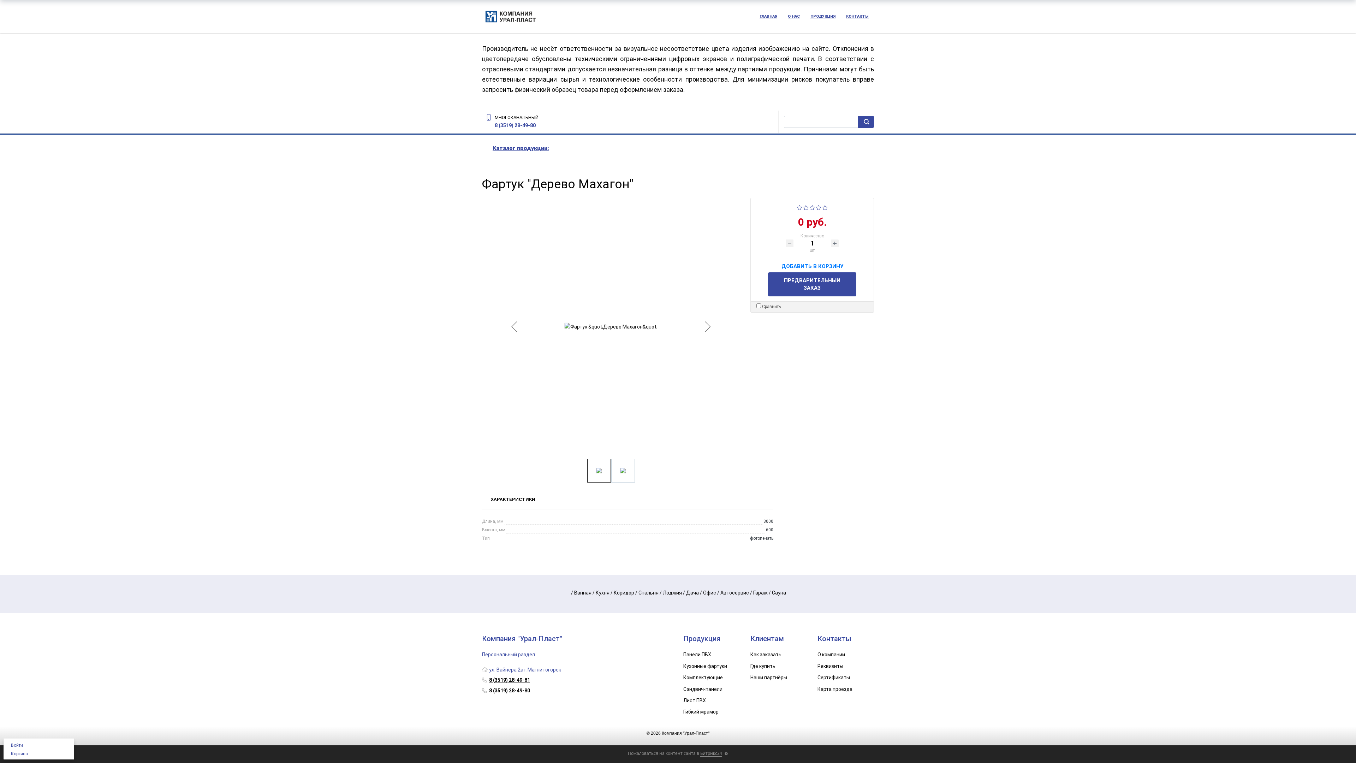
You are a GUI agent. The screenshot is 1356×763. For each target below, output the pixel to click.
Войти (17, 745)
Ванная (582, 593)
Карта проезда (834, 689)
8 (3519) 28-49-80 (515, 125)
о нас (794, 16)
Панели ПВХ (697, 654)
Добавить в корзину (812, 265)
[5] (825, 207)
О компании (831, 654)
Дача (692, 593)
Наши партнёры (768, 677)
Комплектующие (703, 677)
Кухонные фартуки (705, 666)
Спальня (648, 593)
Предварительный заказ (812, 284)
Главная (768, 16)
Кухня (602, 593)
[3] (812, 207)
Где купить (762, 666)
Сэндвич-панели (702, 689)
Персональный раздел (508, 654)
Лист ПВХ (694, 700)
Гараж (760, 593)
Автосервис (734, 593)
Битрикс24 (711, 753)
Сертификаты (833, 677)
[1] (799, 207)
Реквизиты (830, 666)
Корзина (19, 753)
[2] (806, 207)
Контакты (857, 16)
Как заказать (765, 654)
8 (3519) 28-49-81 (509, 680)
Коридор (624, 593)
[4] (818, 207)
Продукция (822, 16)
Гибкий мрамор (701, 712)
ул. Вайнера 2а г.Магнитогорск (525, 670)
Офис (709, 593)
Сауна (779, 593)
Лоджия (672, 593)
